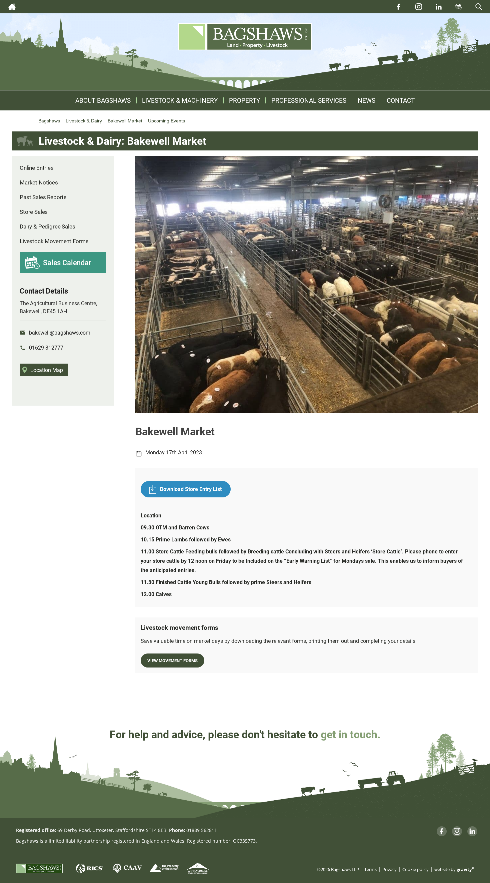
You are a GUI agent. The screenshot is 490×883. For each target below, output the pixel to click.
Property (244, 100)
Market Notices (39, 182)
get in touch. (350, 734)
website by (454, 869)
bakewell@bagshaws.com (59, 332)
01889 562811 (201, 830)
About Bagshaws (103, 100)
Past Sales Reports (43, 197)
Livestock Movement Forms (54, 241)
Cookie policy (415, 869)
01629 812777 (46, 347)
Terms (370, 869)
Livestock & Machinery (180, 100)
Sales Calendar (67, 262)
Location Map (46, 369)
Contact (401, 100)
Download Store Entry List (191, 488)
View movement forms (172, 660)
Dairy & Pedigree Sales (47, 226)
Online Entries (37, 167)
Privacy (389, 869)
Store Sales (34, 211)
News (366, 100)
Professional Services (308, 100)
